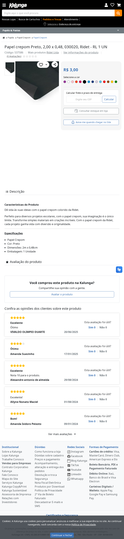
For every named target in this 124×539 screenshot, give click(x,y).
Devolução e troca (46, 475)
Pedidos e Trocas (52, 19)
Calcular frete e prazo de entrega (84, 92)
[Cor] (84, 82)
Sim (91, 327)
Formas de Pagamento (103, 447)
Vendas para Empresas (16, 463)
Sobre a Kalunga (12, 451)
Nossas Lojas (9, 19)
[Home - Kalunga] (4, 37)
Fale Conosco (10, 475)
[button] (12, 68)
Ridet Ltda (52, 52)
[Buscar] (118, 13)
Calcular (109, 99)
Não (103, 327)
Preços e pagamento (47, 459)
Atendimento (71, 19)
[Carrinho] (119, 4)
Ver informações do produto (80, 52)
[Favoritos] (112, 4)
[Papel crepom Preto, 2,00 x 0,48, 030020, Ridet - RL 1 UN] (11, 68)
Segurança (41, 479)
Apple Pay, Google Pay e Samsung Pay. (103, 492)
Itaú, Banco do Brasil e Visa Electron (102, 477)
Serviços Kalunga (12, 482)
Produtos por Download (49, 486)
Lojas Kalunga (10, 455)
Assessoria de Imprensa (16, 494)
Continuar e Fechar (62, 535)
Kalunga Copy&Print (14, 486)
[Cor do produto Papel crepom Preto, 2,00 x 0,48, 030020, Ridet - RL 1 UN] (64, 81)
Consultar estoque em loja (93, 110)
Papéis (11, 37)
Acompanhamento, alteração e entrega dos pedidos (49, 467)
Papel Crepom (24, 37)
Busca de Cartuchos (29, 19)
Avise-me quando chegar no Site (93, 122)
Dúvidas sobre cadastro (49, 455)
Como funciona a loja (48, 451)
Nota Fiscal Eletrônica (48, 482)
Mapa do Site (10, 479)
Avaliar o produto (62, 294)
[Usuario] (106, 4)
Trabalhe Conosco (13, 459)
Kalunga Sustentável (14, 490)
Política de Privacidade (48, 490)
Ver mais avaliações (60, 434)
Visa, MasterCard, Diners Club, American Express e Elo (104, 455)
